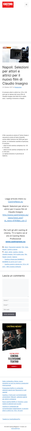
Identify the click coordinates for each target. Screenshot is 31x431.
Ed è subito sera (18, 254)
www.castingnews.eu (15, 241)
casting (15, 252)
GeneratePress (15, 428)
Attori (6, 247)
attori (6, 252)
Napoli (4, 249)
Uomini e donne (12, 249)
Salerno (14, 257)
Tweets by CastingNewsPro (11, 419)
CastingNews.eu (15, 202)
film (26, 254)
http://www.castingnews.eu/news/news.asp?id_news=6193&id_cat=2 (15, 218)
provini (9, 257)
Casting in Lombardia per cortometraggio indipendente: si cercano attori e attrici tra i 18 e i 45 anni (15, 408)
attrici (10, 252)
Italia (26, 247)
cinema (20, 252)
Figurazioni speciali (15, 247)
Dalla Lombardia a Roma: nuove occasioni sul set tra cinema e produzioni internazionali (15, 383)
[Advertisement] (15, 25)
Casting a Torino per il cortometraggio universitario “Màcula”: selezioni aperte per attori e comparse (14, 397)
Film (23, 247)
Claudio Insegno (7, 254)
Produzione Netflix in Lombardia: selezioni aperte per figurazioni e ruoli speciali (14, 390)
